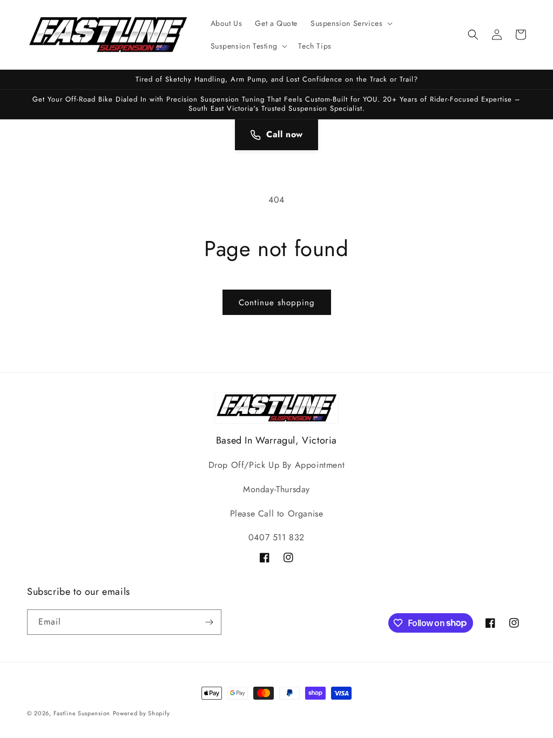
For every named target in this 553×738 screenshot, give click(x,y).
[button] (350, 23)
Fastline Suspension (81, 713)
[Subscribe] (209, 622)
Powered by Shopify (141, 713)
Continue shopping (277, 302)
